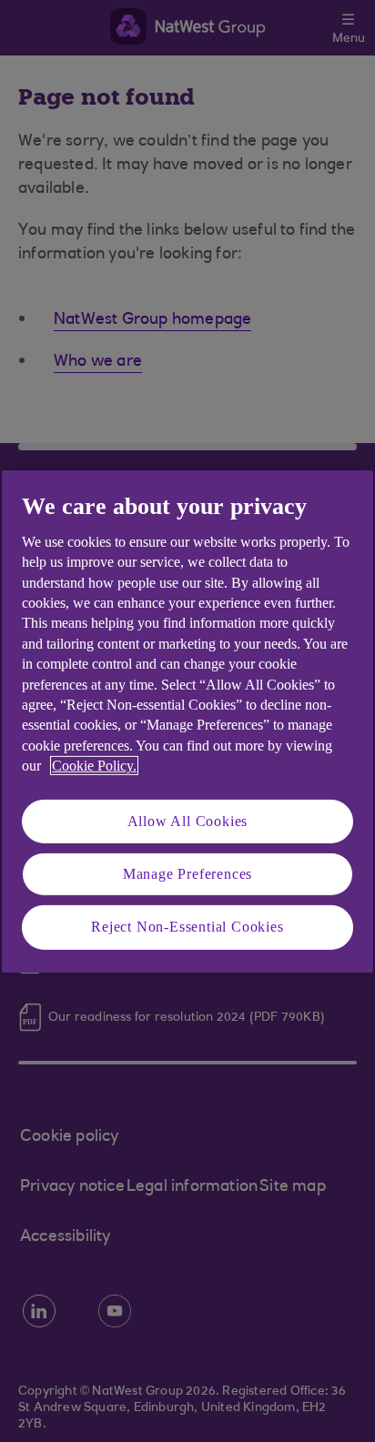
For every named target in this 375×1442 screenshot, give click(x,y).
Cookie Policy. (94, 765)
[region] (187, 720)
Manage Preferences (187, 874)
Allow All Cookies (187, 820)
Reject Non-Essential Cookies (187, 926)
